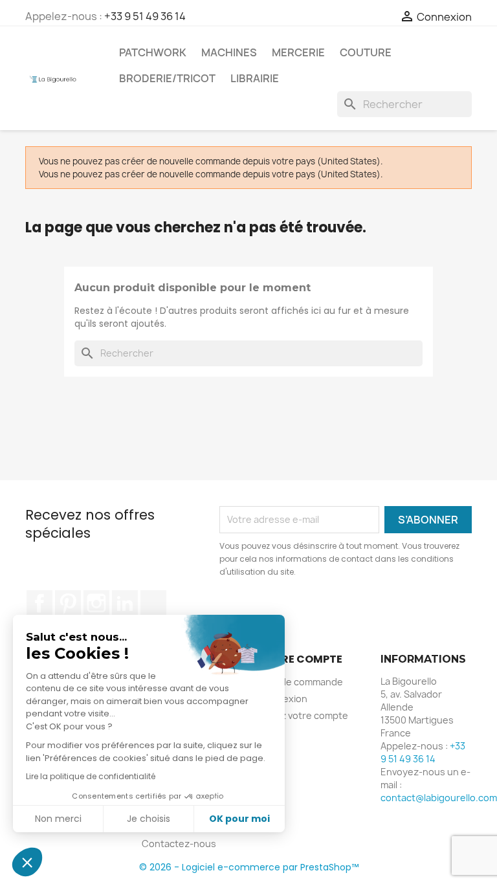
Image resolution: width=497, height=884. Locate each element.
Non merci (58, 818)
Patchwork (152, 52)
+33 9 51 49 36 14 (145, 16)
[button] (27, 862)
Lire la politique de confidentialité (90, 776)
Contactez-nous (179, 843)
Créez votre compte (303, 715)
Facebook (39, 603)
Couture (366, 52)
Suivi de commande (300, 682)
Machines (229, 52)
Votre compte (300, 659)
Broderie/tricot (167, 78)
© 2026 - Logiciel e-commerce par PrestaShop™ (249, 867)
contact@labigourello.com (439, 797)
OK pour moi (239, 818)
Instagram (96, 603)
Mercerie (298, 52)
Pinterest (68, 603)
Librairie (254, 78)
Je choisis (148, 818)
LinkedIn (125, 603)
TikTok (153, 603)
